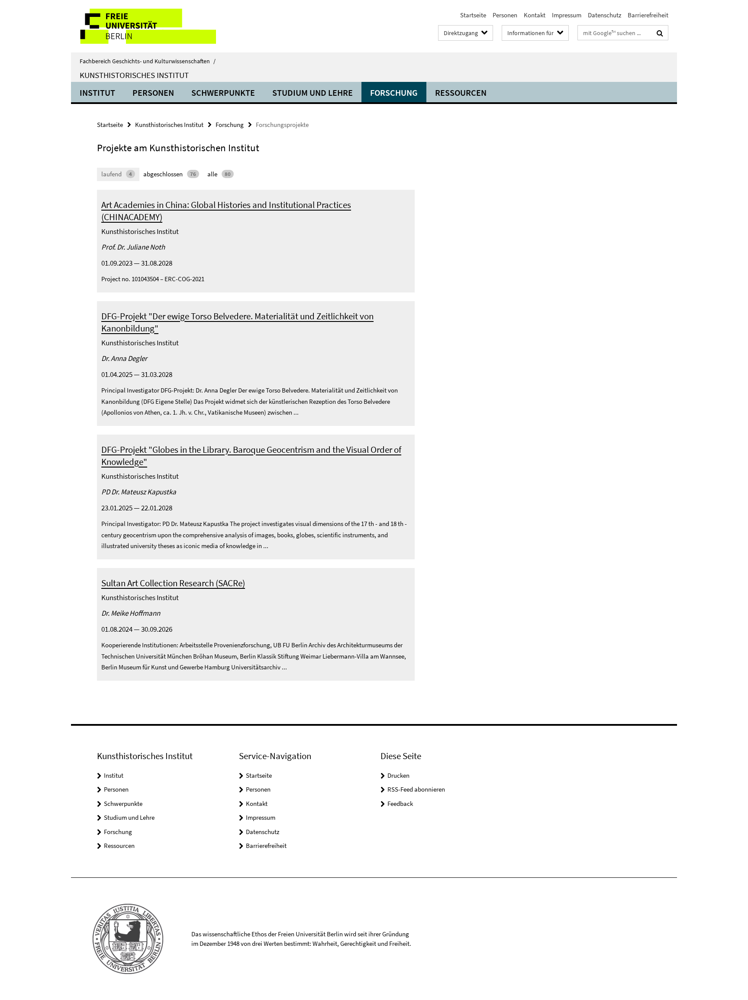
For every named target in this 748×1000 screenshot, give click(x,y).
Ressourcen (461, 92)
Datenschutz (604, 15)
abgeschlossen (169, 174)
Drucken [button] (398, 775)
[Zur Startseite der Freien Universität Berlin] (143, 26)
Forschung (394, 92)
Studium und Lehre (312, 92)
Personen (505, 15)
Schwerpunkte (223, 92)
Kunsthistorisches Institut (134, 75)
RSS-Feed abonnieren (416, 789)
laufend (116, 174)
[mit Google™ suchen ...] (660, 33)
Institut (97, 92)
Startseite (473, 15)
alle (219, 174)
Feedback (400, 803)
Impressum (566, 15)
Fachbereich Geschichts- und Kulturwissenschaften (148, 61)
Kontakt (534, 15)
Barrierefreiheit (648, 15)
